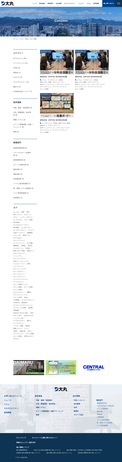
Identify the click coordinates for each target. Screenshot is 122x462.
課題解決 (30, 232)
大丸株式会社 (7, 3)
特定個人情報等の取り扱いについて (89, 453)
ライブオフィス (52, 80)
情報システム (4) (19, 119)
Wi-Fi (29, 331)
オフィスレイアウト (19, 258)
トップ (34, 3)
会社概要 (77, 404)
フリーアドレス (18, 266)
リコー (26, 328)
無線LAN (23, 331)
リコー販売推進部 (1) (21, 193)
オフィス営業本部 (102, 408)
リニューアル (17, 256)
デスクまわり (17, 238)
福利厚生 (24, 302)
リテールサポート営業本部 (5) (22, 154)
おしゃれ (16, 212)
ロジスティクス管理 (19, 307)
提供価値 (42, 3)
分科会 (61, 80)
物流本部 (100, 411)
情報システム (17, 328)
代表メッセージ (79, 400)
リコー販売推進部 (102, 425)
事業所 (76, 411)
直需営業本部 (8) (19, 160)
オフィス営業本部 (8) (21, 165)
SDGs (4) (16, 68)
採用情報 (96, 3)
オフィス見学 (17, 297)
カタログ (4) (17, 77)
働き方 (29, 320)
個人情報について (22, 447)
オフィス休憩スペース (20, 284)
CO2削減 (16, 300)
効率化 (23, 245)
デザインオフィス (58, 82)
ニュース (81, 3)
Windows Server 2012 (20, 313)
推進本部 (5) (17, 174)
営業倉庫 (16, 310)
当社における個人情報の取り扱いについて (47, 450)
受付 (27, 212)
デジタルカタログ (19, 320)
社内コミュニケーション (48, 84)
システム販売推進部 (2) (21, 183)
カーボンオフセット (28, 300)
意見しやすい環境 (45, 82)
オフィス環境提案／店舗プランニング (49, 411)
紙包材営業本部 (102, 403)
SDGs (26, 297)
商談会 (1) (17, 72)
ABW (28, 264)
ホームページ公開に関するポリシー (45, 437)
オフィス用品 (17, 336)
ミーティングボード (26, 217)
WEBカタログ (28, 336)
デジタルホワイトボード (21, 225)
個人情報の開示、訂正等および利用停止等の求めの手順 (84, 450)
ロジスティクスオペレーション (23, 305)
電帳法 (29, 292)
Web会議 (16, 222)
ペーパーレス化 (18, 318)
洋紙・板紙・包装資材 (44, 400)
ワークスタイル (18, 282)
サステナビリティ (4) (21, 82)
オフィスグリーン (19, 274)
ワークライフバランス (60, 86)
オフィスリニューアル (20, 295)
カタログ (16, 339)
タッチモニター (26, 227)
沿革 (75, 407)
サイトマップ (21, 437)
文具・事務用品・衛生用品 (45, 404)
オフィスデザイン (19, 271)
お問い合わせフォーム (13, 396)
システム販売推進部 (103, 420)
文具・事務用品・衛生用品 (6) (22, 114)
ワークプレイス (18, 333)
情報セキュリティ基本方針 (26, 442)
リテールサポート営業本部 (105, 406)
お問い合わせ (109, 3)
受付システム (17, 214)
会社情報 (58, 3)
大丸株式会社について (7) (22, 91)
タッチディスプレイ (19, 230)
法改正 (15, 331)
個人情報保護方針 (22, 450)
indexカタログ (28, 315)
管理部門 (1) (17, 198)
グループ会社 (78, 415)
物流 (37, 415)
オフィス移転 (17, 287)
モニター (31, 230)
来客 (22, 212)
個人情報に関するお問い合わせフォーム (59, 453)
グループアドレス (19, 240)
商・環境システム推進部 (104, 422)
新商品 (28, 326)
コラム (88, 3)
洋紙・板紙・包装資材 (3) (22, 108)
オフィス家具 (28, 287)
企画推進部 (100, 417)
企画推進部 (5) (18, 179)
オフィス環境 (44, 89)
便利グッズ (26, 235)
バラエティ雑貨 (18, 326)
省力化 (30, 245)
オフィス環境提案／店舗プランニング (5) (23, 126)
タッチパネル (17, 220)
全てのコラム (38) (19, 58)
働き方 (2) (17, 87)
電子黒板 (16, 227)
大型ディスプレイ (19, 232)
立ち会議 (30, 243)
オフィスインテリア (63, 84)
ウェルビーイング (19, 264)
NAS (31, 313)
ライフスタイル (18, 323)
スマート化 (16, 235)
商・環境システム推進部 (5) (23, 188)
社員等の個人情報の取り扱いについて (28, 453)
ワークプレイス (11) (20, 63)
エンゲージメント (19, 243)
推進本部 (100, 414)
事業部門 (50, 3)
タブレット (27, 214)
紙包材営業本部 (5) (20, 148)
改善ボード (43, 125)
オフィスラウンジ (45, 86)
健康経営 (16, 245)
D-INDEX (16, 302)
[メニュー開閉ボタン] (118, 3)
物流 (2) (16, 131)
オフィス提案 (30, 333)
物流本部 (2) (17, 169)
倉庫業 (30, 307)
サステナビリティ (69, 3)
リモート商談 (28, 220)
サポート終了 (17, 315)
